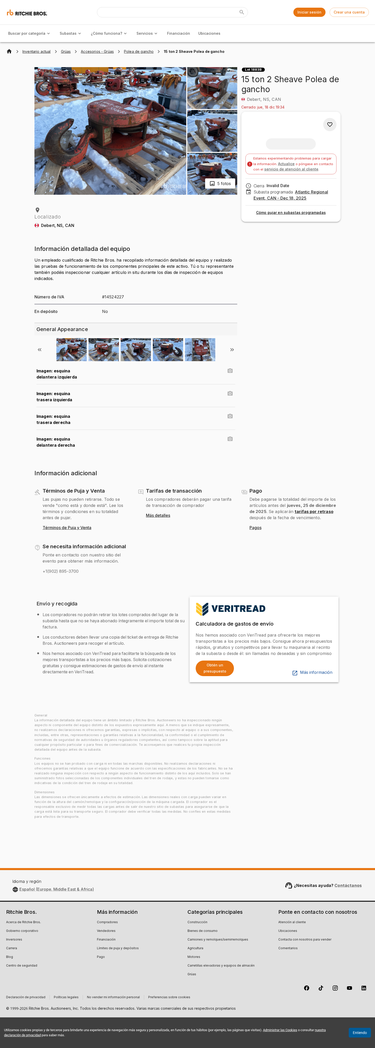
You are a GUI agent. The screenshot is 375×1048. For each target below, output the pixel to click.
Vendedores (106, 931)
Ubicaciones (209, 33)
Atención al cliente (292, 922)
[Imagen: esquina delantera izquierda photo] (230, 371)
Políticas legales (66, 997)
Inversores (14, 939)
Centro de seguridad (21, 966)
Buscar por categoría (26, 33)
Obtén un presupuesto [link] (215, 668)
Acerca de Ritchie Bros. (23, 922)
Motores (194, 957)
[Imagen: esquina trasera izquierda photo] (230, 393)
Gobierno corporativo (22, 931)
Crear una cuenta (349, 12)
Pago (101, 957)
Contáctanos (348, 885)
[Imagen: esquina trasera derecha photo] (230, 416)
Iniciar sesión (309, 12)
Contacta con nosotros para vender (304, 939)
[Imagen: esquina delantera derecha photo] (230, 439)
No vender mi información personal (113, 997)
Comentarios (288, 948)
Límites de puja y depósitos (118, 948)
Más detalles (158, 516)
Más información (316, 672)
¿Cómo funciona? (106, 33)
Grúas (192, 974)
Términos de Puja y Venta (67, 528)
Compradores (107, 922)
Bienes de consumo (203, 931)
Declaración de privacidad (25, 997)
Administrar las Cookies (280, 1030)
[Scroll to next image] (232, 349)
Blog (9, 957)
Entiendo (360, 1033)
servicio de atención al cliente (291, 169)
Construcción (197, 922)
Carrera (11, 948)
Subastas (68, 33)
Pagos (255, 528)
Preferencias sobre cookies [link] (169, 997)
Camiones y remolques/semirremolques (218, 939)
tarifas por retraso (314, 511)
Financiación (178, 33)
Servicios (144, 33)
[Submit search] (242, 12)
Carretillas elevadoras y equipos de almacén (221, 966)
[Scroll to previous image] (39, 349)
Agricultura (195, 948)
